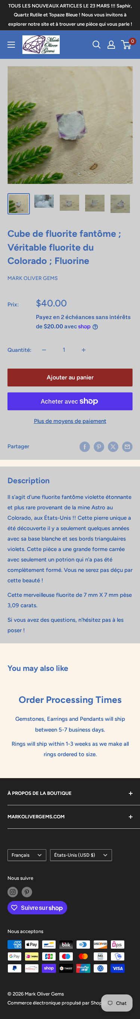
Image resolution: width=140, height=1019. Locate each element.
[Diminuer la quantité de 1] (44, 350)
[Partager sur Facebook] (85, 446)
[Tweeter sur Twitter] (113, 446)
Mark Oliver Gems (32, 278)
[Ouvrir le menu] (11, 45)
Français (20, 855)
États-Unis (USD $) (74, 855)
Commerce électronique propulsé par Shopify (57, 1003)
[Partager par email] (127, 446)
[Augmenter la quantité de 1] (83, 350)
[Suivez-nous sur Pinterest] (27, 892)
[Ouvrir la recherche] (97, 45)
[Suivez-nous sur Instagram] (12, 892)
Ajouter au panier (70, 377)
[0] (126, 44)
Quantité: (19, 350)
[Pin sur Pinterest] (99, 446)
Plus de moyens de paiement (70, 421)
